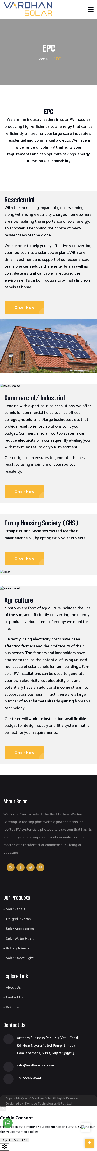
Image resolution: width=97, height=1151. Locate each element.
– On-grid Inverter (17, 919)
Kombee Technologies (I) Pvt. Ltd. (48, 1103)
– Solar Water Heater (19, 939)
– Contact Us (13, 997)
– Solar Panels (14, 909)
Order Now (24, 307)
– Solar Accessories (18, 929)
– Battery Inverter (17, 948)
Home (42, 59)
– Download (12, 1007)
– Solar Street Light (18, 958)
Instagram (11, 867)
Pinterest (40, 867)
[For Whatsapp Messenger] (8, 1123)
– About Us (12, 988)
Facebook (20, 867)
